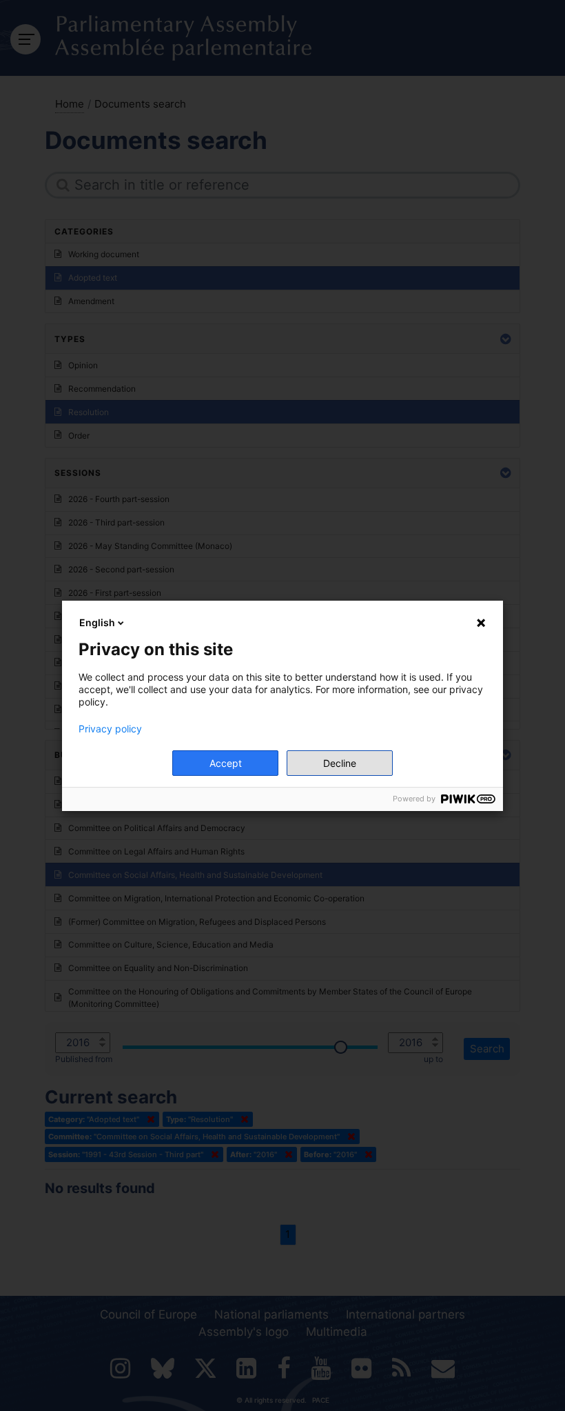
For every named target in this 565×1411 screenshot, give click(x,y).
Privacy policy (110, 728)
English (97, 622)
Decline (339, 763)
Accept (225, 763)
